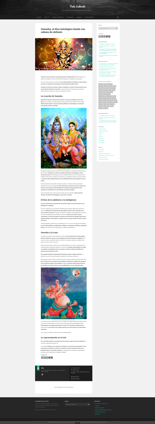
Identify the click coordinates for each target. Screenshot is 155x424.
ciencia (114, 86)
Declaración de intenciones (104, 153)
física (110, 90)
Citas (100, 134)
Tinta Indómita (77, 6)
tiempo (112, 106)
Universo (100, 108)
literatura (109, 98)
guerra (100, 92)
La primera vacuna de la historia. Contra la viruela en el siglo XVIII (107, 69)
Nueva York (110, 102)
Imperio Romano (109, 96)
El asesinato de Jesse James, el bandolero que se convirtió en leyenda (108, 72)
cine (99, 88)
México (115, 100)
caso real (110, 86)
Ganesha (77, 371)
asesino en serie (109, 84)
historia (104, 92)
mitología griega (106, 100)
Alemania (100, 84)
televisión (100, 106)
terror (108, 106)
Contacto (101, 151)
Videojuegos (70, 17)
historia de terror (109, 92)
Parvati (88, 371)
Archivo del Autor (42, 374)
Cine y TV (47, 17)
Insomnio (79, 17)
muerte (111, 100)
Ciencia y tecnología (58, 17)
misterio (100, 100)
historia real (101, 94)
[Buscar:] (108, 28)
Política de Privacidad (103, 159)
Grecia (114, 90)
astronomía (101, 86)
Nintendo (104, 102)
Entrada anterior (76, 376)
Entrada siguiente (76, 378)
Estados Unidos (112, 88)
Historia (39, 17)
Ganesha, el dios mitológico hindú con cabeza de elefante (63, 30)
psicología (100, 104)
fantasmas (101, 90)
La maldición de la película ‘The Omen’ (107, 44)
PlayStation (115, 102)
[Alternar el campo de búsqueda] (118, 17)
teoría (105, 106)
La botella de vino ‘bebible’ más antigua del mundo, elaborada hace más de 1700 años (107, 50)
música (100, 102)
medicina (113, 98)
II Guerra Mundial (102, 96)
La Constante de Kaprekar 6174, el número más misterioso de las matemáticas (107, 75)
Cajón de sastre (89, 17)
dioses (74, 371)
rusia (105, 104)
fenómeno (106, 90)
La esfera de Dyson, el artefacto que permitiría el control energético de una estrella (108, 64)
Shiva (74, 373)
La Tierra (100, 98)
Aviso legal (101, 149)
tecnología (112, 104)
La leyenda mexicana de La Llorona (106, 66)
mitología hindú (83, 371)
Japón (114, 96)
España (107, 88)
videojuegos (105, 108)
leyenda (105, 98)
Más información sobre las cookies (106, 155)
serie (108, 104)
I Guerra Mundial (107, 94)
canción (106, 86)
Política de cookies (103, 157)
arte (104, 84)
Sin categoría (102, 140)
